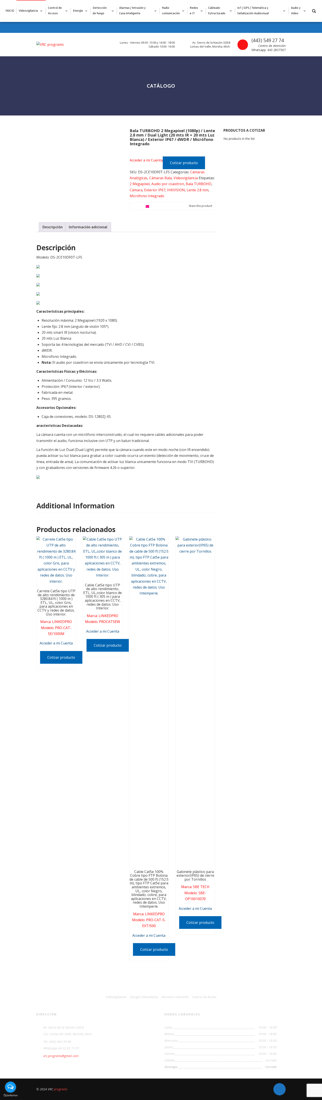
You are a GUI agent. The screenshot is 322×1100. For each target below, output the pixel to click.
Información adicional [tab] (88, 227)
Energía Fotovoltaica (144, 997)
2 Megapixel (140, 183)
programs (60, 1089)
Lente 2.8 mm (198, 190)
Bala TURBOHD (198, 183)
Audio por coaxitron (167, 183)
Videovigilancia (185, 178)
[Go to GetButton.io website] (11, 1095)
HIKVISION (176, 190)
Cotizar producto (184, 162)
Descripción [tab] (52, 227)
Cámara (136, 190)
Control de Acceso (204, 997)
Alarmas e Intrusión (175, 997)
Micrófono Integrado (147, 195)
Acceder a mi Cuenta (146, 160)
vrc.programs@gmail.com (60, 1056)
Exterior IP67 (154, 190)
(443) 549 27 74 (267, 40)
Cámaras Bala (160, 178)
